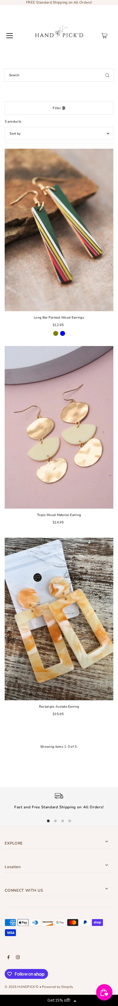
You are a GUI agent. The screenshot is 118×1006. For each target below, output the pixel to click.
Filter (57, 108)
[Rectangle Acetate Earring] (59, 619)
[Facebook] (8, 958)
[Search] (107, 75)
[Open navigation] (9, 35)
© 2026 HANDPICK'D (21, 987)
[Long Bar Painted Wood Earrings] (59, 230)
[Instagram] (18, 958)
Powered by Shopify (57, 987)
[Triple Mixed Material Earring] (59, 427)
